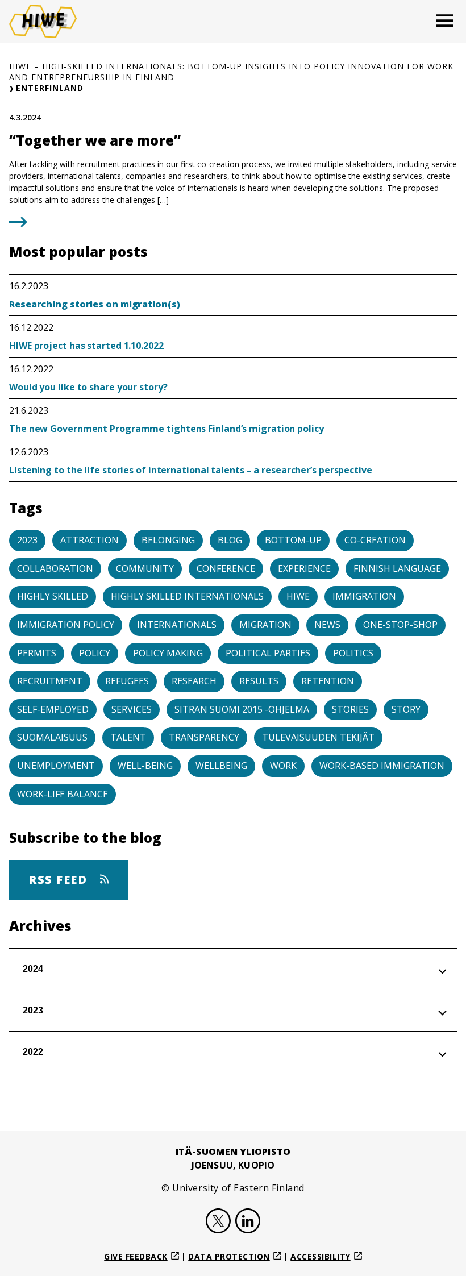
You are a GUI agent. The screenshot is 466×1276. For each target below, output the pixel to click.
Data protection (229, 1256)
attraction (89, 540)
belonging (168, 540)
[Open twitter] (218, 1222)
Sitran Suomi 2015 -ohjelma (241, 709)
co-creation (375, 540)
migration (265, 624)
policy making (168, 653)
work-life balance (62, 794)
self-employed (53, 709)
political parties (268, 653)
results (258, 681)
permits (36, 653)
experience (304, 568)
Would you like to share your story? (88, 387)
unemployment (56, 765)
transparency (204, 737)
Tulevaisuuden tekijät (318, 737)
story (406, 709)
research (194, 681)
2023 (27, 540)
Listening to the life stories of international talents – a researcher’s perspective (192, 470)
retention (327, 681)
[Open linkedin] (247, 1222)
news (327, 624)
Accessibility (320, 1256)
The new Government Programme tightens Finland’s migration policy (166, 428)
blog (230, 540)
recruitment (49, 681)
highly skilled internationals (187, 596)
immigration (364, 596)
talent (128, 737)
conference (226, 568)
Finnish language (397, 568)
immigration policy (65, 624)
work (283, 765)
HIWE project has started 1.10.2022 (86, 345)
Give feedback (136, 1256)
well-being (145, 765)
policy (94, 653)
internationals (177, 624)
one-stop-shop (400, 624)
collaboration (55, 568)
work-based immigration (381, 765)
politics (353, 653)
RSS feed (59, 879)
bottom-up (293, 540)
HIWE (298, 596)
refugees (127, 681)
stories (350, 709)
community (145, 568)
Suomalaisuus (52, 737)
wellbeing (221, 765)
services (131, 709)
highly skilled (52, 596)
